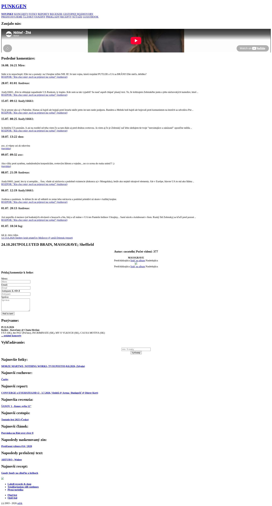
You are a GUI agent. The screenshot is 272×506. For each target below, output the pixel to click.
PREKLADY (53, 16)
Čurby (4, 379)
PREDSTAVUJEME (11, 16)
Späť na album (137, 260)
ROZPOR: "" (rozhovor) (34, 77)
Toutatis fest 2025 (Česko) (15, 419)
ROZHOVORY (85, 14)
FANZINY (39, 16)
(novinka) (6, 148)
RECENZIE (56, 14)
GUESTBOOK (91, 16)
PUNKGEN (13, 6)
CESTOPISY (69, 14)
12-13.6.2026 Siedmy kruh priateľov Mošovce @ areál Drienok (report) (37, 237)
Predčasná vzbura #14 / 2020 (16, 446)
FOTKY (33, 14)
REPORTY (43, 14)
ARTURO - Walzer (11, 459)
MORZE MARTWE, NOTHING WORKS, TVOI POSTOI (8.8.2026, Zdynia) (43, 366)
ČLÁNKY (28, 16)
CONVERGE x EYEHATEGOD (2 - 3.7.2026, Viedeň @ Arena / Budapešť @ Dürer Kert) (49, 392)
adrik (19, 503)
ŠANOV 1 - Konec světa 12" (16, 406)
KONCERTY (21, 14)
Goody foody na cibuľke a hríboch (19, 473)
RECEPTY (66, 16)
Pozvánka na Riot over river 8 (17, 433)
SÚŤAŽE (77, 16)
